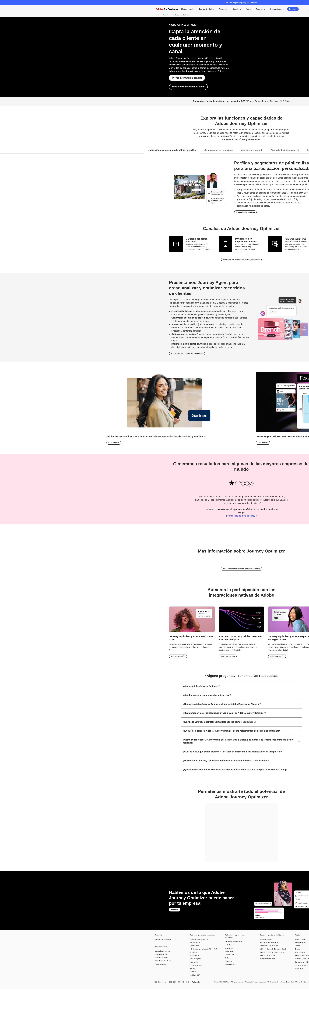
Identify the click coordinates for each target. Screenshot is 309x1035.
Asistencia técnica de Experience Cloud (273, 949)
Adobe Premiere (230, 964)
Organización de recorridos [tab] (218, 150)
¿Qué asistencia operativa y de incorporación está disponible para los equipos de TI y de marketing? (235, 769)
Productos (166, 15)
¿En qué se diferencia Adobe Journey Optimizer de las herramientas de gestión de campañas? (232, 731)
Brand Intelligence (195, 959)
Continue (253, 3)
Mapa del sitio (290, 982)
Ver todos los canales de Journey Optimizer (241, 260)
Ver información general (188, 78)
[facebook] (170, 982)
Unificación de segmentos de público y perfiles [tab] (172, 150)
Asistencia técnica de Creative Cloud (272, 952)
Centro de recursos (266, 939)
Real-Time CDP (195, 975)
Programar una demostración (188, 86)
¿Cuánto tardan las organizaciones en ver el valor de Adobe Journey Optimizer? (224, 713)
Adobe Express (195, 946)
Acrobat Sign (194, 952)
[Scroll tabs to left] (2, 149)
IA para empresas (160, 964)
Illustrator (228, 958)
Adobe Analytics (195, 942)
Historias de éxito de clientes (269, 942)
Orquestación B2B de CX (162, 961)
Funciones (223, 9)
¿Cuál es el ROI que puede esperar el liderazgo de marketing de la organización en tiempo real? (232, 752)
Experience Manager (196, 965)
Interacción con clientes (162, 951)
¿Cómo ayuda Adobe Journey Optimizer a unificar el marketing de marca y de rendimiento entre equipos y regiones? (238, 741)
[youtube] (187, 982)
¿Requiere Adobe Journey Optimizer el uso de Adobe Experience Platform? (222, 704)
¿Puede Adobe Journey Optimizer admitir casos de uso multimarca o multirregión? (226, 760)
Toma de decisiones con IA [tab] (285, 150)
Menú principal (187, 9)
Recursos (259, 9)
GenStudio (193, 972)
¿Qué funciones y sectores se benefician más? (207, 695)
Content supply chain (161, 954)
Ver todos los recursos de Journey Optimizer (241, 569)
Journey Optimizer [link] (206, 9)
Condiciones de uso (260, 982)
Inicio (157, 15)
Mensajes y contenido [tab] (252, 150)
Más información (178, 656)
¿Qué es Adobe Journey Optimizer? (201, 686)
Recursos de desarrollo (267, 959)
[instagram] (174, 982)
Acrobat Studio (194, 955)
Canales (236, 9)
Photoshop (228, 961)
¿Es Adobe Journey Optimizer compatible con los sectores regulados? (219, 722)
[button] (160, 982)
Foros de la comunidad (267, 955)
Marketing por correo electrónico (196, 240)
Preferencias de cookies (276, 982)
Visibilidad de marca (161, 957)
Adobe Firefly (229, 948)
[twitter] (179, 982)
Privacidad (248, 982)
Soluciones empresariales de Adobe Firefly (203, 949)
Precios (248, 9)
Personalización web (295, 239)
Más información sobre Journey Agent (187, 353)
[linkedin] (183, 982)
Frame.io (192, 968)
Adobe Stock (229, 951)
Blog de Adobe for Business (269, 946)
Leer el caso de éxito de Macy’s (241, 516)
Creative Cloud (194, 962)
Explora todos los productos (199, 939)
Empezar (293, 9)
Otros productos (276, 9)
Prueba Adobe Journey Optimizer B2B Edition (269, 101)
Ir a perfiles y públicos (245, 212)
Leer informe (113, 443)
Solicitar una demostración (163, 939)
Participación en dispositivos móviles (246, 240)
